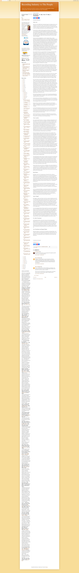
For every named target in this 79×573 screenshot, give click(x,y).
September (24, 96)
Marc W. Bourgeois (37, 266)
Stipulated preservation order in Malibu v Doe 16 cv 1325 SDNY (26, 64)
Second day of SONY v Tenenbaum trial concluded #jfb (26, 134)
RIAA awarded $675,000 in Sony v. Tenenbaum (26, 100)
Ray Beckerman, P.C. (51, 9)
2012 (23, 87)
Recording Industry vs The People (37, 4)
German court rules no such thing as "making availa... (26, 167)
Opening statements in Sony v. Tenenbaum (26, 131)
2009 (23, 91)
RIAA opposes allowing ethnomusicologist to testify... (26, 219)
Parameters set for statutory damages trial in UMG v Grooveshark (26, 71)
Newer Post (34, 277)
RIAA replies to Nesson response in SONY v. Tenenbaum (26, 225)
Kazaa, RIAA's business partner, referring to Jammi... (26, 232)
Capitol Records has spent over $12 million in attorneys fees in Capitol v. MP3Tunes (26, 73)
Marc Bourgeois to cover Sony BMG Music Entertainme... (26, 148)
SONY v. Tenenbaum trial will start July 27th (26, 172)
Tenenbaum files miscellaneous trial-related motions (26, 208)
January (24, 263)
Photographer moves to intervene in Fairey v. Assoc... (26, 227)
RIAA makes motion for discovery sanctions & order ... (26, 246)
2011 (23, 88)
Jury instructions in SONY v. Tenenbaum (26, 102)
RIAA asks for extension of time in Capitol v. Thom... (26, 197)
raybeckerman (37, 251)
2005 (23, 268)
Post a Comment (36, 275)
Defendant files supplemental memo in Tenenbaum (26, 175)
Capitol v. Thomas (25, 529)
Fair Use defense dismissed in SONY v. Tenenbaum (26, 144)
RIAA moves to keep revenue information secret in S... (26, 216)
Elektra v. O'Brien (24, 316)
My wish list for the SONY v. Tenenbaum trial (26, 136)
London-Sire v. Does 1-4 (25, 343)
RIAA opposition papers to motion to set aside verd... (26, 213)
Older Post (55, 277)
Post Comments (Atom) (40, 278)
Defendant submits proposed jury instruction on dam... (26, 113)
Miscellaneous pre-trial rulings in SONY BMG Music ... (26, 188)
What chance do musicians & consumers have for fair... (26, 222)
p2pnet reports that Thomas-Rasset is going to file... (26, 249)
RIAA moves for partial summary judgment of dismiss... (26, 211)
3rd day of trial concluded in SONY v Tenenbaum (26, 122)
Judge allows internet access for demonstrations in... (26, 180)
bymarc (36, 247)
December (24, 92)
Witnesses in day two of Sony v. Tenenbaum (26, 129)
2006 (23, 267)
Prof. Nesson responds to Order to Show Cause (26, 230)
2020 (23, 79)
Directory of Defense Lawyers (25, 20)
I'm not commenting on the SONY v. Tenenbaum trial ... (26, 127)
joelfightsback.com (36, 242)
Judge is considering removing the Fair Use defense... (26, 205)
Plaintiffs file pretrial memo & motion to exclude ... (26, 177)
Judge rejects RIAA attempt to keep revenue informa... (26, 202)
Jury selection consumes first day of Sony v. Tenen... (26, 139)
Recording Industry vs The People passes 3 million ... (26, 254)
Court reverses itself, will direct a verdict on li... (26, 108)
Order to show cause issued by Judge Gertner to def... (26, 238)
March (24, 260)
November (24, 93)
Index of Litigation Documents (26, 19)
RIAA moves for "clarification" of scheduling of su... (26, 200)
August (24, 97)
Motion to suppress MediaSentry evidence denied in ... (26, 164)
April (24, 259)
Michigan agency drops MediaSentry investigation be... (26, 194)
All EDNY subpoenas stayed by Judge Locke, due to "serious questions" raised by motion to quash (26, 67)
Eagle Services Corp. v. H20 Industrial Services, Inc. (25, 549)
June (24, 256)
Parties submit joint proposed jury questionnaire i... (25, 161)
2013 (23, 86)
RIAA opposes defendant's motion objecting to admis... (26, 235)
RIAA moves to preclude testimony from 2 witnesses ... (26, 156)
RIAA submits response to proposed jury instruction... (26, 118)
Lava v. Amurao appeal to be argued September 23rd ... (26, 151)
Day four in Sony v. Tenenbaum (25, 110)
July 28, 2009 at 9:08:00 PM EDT (39, 273)
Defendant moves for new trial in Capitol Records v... (26, 240)
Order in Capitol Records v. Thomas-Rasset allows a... (26, 252)
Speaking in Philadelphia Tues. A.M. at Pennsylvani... (26, 191)
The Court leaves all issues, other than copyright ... (26, 115)
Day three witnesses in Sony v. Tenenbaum (26, 120)
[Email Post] (49, 246)
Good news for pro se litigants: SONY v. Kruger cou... (26, 186)
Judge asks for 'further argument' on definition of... (26, 124)
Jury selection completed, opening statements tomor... (26, 142)
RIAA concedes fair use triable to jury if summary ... (26, 170)
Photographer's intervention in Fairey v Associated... (26, 159)
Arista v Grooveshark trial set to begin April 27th (26, 75)
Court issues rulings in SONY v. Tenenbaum (26, 153)
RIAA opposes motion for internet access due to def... (26, 183)
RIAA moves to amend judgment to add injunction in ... (26, 243)
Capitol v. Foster (24, 392)
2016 (23, 82)
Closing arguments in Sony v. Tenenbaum (26, 104)
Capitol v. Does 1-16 (24, 447)
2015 (23, 83)
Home (45, 277)
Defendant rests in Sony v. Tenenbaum (26, 106)
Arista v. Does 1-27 (24, 371)
